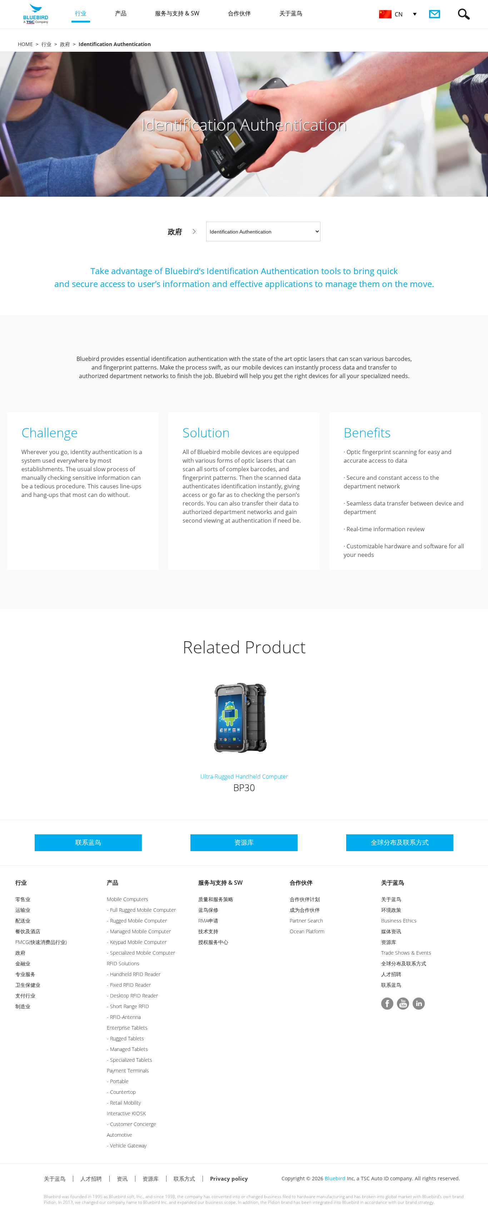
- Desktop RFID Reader (132, 995)
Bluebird (335, 1178)
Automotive (119, 1134)
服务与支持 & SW (220, 882)
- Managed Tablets (127, 1049)
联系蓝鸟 (391, 984)
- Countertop (121, 1092)
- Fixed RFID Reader (129, 984)
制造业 (22, 1006)
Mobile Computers (127, 899)
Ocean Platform (307, 931)
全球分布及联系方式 (403, 963)
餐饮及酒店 (27, 931)
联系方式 (184, 1178)
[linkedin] (419, 1004)
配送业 (22, 920)
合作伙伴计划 (305, 899)
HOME (25, 44)
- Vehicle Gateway (126, 1145)
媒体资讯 (391, 931)
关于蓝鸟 (392, 882)
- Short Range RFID (128, 1006)
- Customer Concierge (131, 1124)
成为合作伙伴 (305, 909)
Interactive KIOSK (126, 1113)
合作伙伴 (301, 882)
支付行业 (25, 995)
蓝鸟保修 (208, 909)
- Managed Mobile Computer (139, 931)
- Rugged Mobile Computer (137, 920)
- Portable (118, 1081)
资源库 (388, 942)
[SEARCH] (464, 14)
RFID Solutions (123, 963)
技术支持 (208, 931)
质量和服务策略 (215, 899)
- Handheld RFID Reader (133, 974)
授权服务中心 (213, 942)
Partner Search (306, 920)
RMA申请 (208, 920)
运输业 (22, 909)
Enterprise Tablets (127, 1027)
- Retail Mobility (124, 1102)
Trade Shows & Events (406, 952)
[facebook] (387, 1004)
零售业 (22, 899)
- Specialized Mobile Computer (141, 952)
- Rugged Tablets (125, 1038)
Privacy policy (229, 1178)
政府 (65, 44)
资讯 (122, 1178)
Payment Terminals (128, 1070)
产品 (112, 882)
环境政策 (391, 909)
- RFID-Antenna (124, 1017)
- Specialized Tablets (129, 1059)
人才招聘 (391, 974)
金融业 (22, 963)
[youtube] (403, 1004)
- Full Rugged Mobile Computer (141, 909)
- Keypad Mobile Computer (136, 942)
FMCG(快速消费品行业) (41, 942)
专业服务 (25, 974)
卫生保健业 (27, 984)
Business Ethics (399, 920)
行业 (46, 44)
